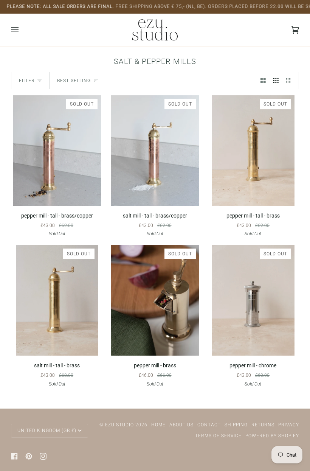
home (158, 424)
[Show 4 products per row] (290, 80)
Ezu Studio (119, 424)
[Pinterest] (28, 456)
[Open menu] (22, 30)
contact (209, 424)
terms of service (218, 435)
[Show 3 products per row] (276, 80)
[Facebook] (14, 456)
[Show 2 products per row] (263, 80)
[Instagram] (43, 456)
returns (262, 424)
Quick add (56, 196)
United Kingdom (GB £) (46, 430)
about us (181, 424)
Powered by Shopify (272, 435)
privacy (288, 424)
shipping (236, 424)
